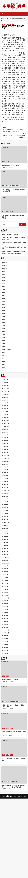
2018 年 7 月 (5, 641)
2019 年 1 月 (5, 624)
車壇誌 (3, 271)
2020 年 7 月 (5, 571)
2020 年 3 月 (5, 583)
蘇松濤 (3, 364)
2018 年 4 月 (5, 647)
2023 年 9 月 (5, 464)
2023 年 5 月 (5, 475)
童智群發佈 (5, 167)
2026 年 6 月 (5, 379)
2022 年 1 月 (5, 519)
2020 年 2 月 (5, 586)
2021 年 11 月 (5, 525)
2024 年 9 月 (5, 429)
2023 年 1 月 (5, 487)
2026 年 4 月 (5, 382)
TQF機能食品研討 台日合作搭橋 (10, 165)
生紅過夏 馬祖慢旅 (6, 349)
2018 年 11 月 (5, 630)
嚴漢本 (15, 185)
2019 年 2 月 (5, 621)
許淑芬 (3, 367)
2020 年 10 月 (5, 563)
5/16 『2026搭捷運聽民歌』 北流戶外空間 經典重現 (14, 248)
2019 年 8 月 (5, 603)
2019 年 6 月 (5, 609)
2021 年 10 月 (5, 528)
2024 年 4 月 (5, 443)
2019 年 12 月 (5, 592)
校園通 (3, 325)
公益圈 (7, 211)
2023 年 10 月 (5, 461)
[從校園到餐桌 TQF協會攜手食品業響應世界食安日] (14, 204)
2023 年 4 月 (5, 478)
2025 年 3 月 (5, 411)
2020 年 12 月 (5, 557)
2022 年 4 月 (5, 513)
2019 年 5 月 (5, 612)
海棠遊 (3, 274)
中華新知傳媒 (14, 6)
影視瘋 (3, 313)
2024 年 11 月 (5, 423)
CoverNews (16, 796)
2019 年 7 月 (5, 606)
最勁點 (3, 298)
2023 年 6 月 (5, 472)
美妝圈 (3, 301)
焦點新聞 (4, 24)
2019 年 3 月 (5, 618)
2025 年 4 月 (5, 408)
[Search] (25, 14)
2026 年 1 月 (5, 385)
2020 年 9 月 (5, 566)
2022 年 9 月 (5, 499)
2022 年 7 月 (5, 504)
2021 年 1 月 (5, 554)
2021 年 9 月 (5, 531)
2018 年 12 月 (5, 627)
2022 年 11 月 (5, 493)
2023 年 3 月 (5, 481)
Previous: (13, 129)
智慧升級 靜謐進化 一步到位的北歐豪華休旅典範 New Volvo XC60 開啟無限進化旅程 (13, 252)
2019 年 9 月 (5, 601)
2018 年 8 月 (5, 638)
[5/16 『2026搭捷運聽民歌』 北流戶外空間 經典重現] (14, 748)
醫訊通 (3, 319)
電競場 (3, 331)
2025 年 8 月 (5, 400)
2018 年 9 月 (5, 635)
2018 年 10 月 (5, 633)
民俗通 (3, 337)
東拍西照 (4, 269)
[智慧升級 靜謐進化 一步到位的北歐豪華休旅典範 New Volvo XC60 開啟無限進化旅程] (14, 774)
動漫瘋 (3, 307)
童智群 (18, 185)
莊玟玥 (12, 24)
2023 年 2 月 (5, 484)
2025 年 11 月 (5, 391)
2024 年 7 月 (5, 435)
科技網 (8, 24)
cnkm (4, 30)
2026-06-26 (11, 167)
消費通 (7, 185)
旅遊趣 (3, 280)
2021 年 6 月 (5, 539)
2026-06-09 (11, 193)
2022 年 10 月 (5, 496)
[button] (2, 14)
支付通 (3, 286)
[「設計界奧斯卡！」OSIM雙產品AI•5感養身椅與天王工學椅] (14, 179)
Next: (14, 135)
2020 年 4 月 (5, 580)
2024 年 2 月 (5, 449)
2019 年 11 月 (5, 595)
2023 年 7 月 (5, 470)
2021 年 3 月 (5, 548)
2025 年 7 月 (5, 403)
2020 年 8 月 (5, 569)
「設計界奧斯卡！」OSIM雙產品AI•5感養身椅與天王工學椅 (13, 238)
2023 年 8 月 (5, 467)
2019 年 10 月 (5, 598)
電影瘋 (3, 310)
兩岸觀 (3, 316)
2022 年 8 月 (5, 502)
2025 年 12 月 (5, 388)
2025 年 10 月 (5, 394)
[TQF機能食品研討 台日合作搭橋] (14, 154)
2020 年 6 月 (5, 574)
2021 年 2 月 (5, 551)
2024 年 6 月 (5, 438)
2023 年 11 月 (5, 458)
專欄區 (3, 340)
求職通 (3, 343)
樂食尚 (4, 161)
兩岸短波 (4, 266)
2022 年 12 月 (5, 490)
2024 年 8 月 (5, 432)
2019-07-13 (9, 30)
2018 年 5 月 (5, 644)
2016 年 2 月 (5, 653)
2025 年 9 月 (5, 397)
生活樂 (4, 185)
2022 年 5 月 (5, 510)
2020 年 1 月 (5, 589)
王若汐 (3, 355)
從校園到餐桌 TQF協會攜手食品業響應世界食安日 (14, 243)
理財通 (3, 283)
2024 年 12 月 (5, 420)
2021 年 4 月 (5, 545)
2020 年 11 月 (5, 560)
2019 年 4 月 (5, 615)
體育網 (3, 292)
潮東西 (3, 295)
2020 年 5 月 (5, 577)
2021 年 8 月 (5, 534)
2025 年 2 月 (5, 414)
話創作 (3, 328)
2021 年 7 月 (5, 537)
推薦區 (3, 346)
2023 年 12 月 (5, 455)
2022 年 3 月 (5, 516)
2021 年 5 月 (5, 542)
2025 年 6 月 (5, 406)
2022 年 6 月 (5, 507)
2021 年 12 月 (5, 522)
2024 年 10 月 (5, 426)
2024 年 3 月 (5, 446)
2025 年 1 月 (5, 417)
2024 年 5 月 (5, 440)
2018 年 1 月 (5, 650)
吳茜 (3, 370)
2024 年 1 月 (5, 452)
